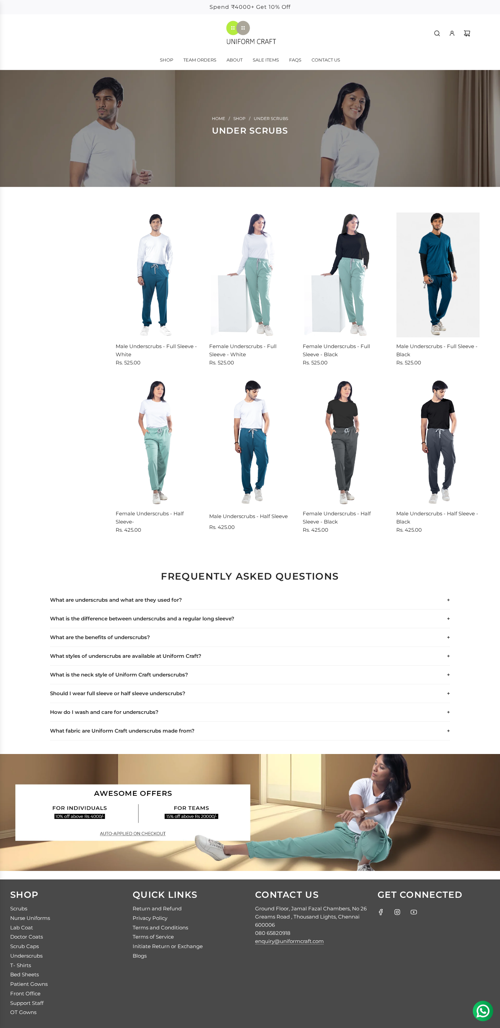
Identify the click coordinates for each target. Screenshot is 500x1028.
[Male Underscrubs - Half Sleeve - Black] (438, 442)
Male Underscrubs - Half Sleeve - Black (437, 517)
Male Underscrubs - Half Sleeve (248, 516)
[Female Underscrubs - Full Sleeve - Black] (344, 275)
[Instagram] (397, 912)
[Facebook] (380, 912)
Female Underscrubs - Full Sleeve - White (243, 350)
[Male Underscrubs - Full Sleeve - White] (157, 275)
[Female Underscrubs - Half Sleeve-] (157, 442)
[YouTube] (413, 912)
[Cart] (467, 33)
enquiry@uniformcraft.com (289, 941)
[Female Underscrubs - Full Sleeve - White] (251, 275)
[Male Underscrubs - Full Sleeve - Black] (438, 275)
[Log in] (452, 33)
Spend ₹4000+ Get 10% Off (250, 7)
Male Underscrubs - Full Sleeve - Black (437, 350)
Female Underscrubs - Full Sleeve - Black (336, 350)
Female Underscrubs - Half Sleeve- (150, 517)
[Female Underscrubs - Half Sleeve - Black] (344, 442)
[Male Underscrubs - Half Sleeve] (251, 442)
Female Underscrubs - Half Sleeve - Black (337, 517)
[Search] (437, 33)
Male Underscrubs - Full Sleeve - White (156, 350)
